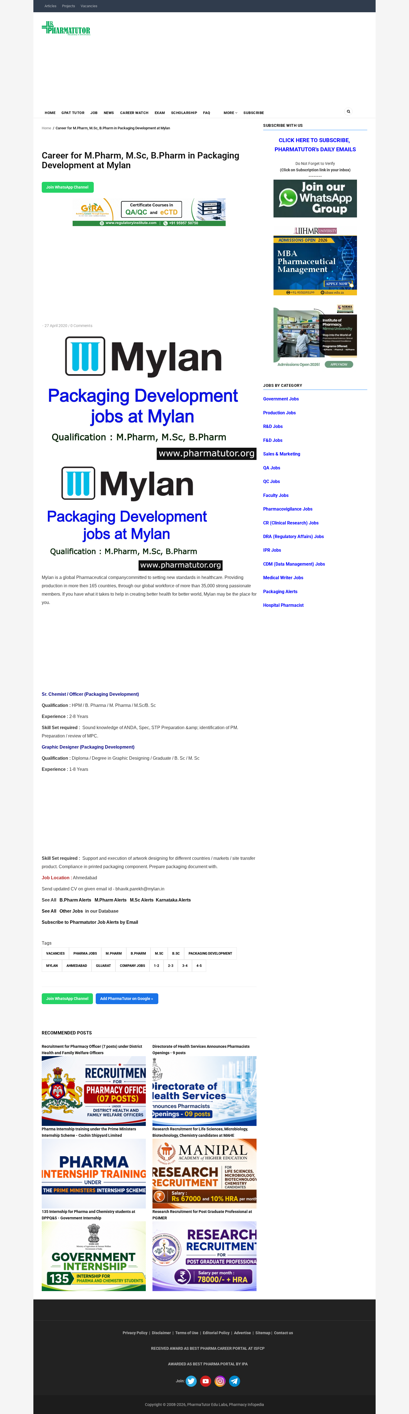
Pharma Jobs (85, 953)
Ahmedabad (76, 966)
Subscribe (253, 113)
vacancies (55, 953)
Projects (68, 6)
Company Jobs (132, 966)
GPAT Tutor (72, 113)
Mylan (52, 966)
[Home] (66, 28)
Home (50, 113)
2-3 (170, 966)
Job (94, 113)
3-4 (185, 966)
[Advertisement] (232, 57)
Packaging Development (210, 953)
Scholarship (184, 113)
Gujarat (103, 966)
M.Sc (159, 953)
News (109, 113)
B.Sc (176, 953)
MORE (229, 113)
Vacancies (89, 6)
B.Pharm (138, 953)
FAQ (206, 113)
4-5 (199, 966)
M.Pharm (114, 953)
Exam (160, 113)
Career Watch (134, 113)
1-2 (156, 966)
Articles (50, 6)
